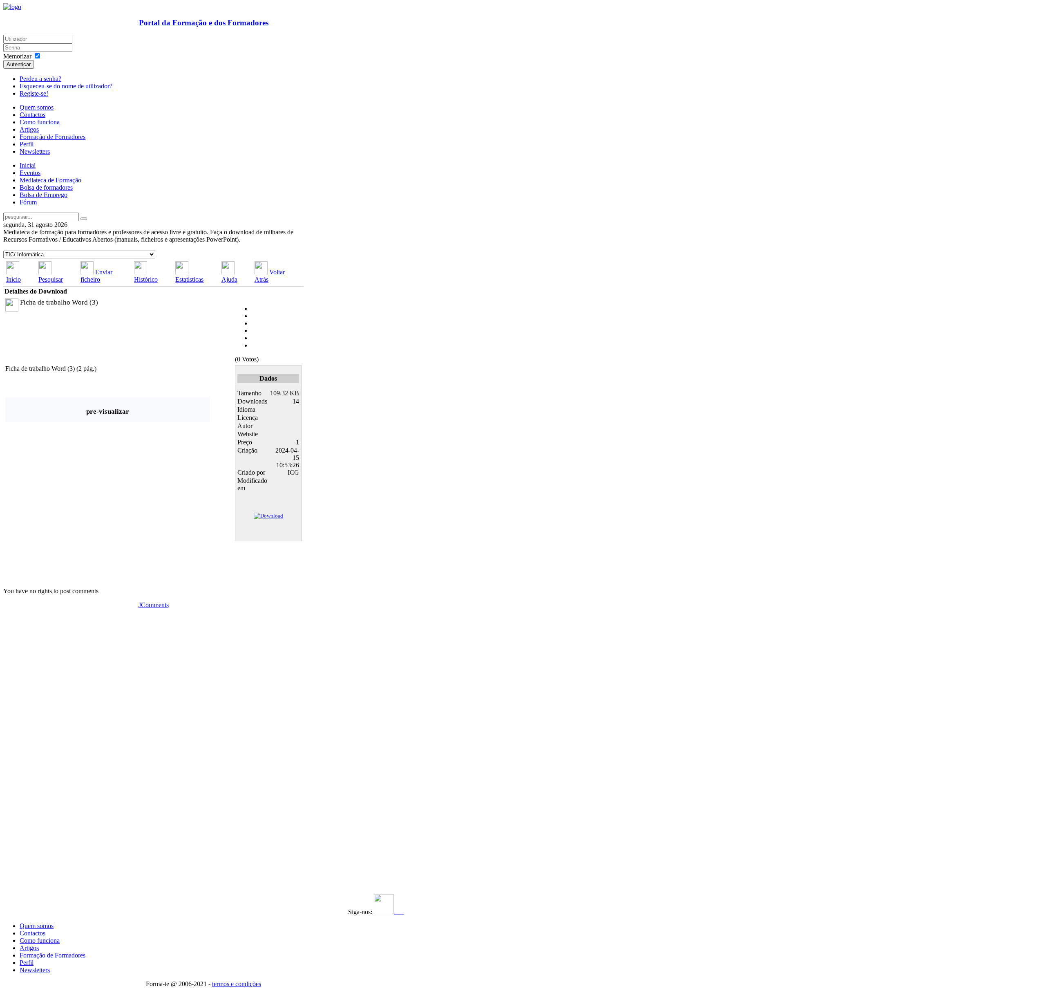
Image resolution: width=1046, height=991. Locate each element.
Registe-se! (34, 93)
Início (13, 279)
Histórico (146, 279)
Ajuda (229, 279)
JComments (154, 604)
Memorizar (17, 56)
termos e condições (236, 983)
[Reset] (83, 218)
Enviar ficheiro (96, 276)
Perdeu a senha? (40, 78)
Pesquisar (50, 279)
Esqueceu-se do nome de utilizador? (66, 86)
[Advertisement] (53, 731)
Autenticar (19, 64)
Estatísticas (189, 279)
